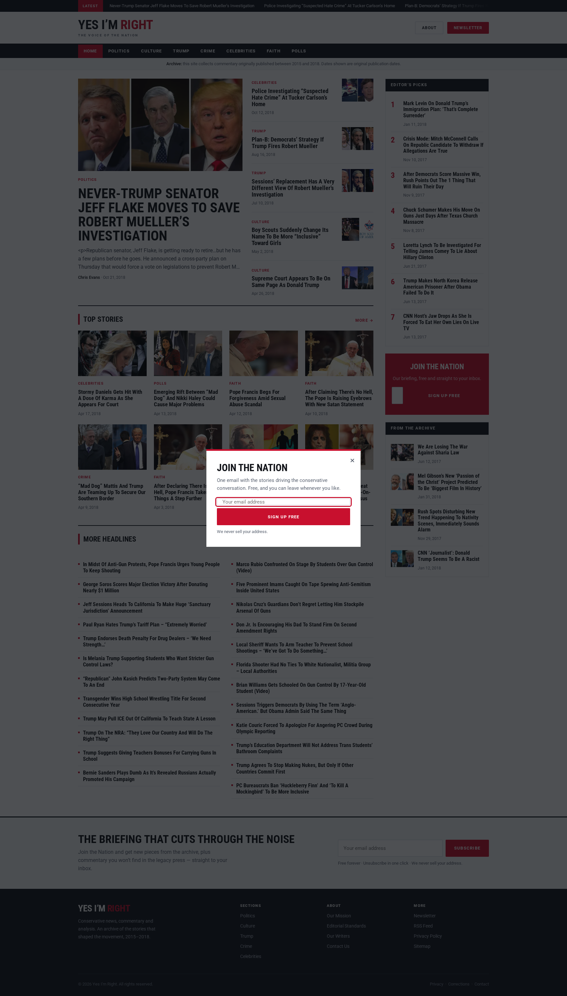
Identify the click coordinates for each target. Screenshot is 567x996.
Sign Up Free (284, 516)
